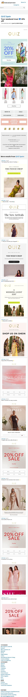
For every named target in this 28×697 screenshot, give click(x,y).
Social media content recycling (8, 694)
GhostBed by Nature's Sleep (8, 657)
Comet (2, 656)
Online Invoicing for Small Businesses (10, 691)
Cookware (3, 668)
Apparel (3, 663)
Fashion (3, 670)
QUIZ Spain (6, 16)
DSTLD (2, 652)
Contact (3, 682)
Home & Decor (4, 673)
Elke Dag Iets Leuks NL (6, 646)
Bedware (3, 666)
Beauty (2, 665)
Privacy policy (4, 684)
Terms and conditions (6, 685)
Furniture (3, 671)
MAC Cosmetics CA (5, 649)
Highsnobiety (4, 654)
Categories (16, 5)
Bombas (3, 648)
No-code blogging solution (7, 696)
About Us (23, 2)
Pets (2, 677)
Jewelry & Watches (5, 674)
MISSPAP (3, 651)
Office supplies (4, 676)
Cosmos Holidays (5, 659)
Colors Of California (6, 660)
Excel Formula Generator (7, 693)
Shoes (2, 679)
